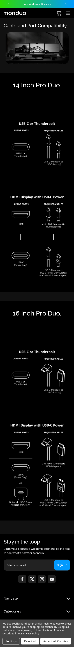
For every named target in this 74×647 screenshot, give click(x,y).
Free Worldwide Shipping (37, 4)
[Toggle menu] (68, 13)
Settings (11, 641)
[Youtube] (52, 579)
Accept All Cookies (55, 641)
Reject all (30, 641)
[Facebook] (22, 579)
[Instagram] (42, 579)
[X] (32, 579)
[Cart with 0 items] (58, 13)
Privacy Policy (31, 633)
